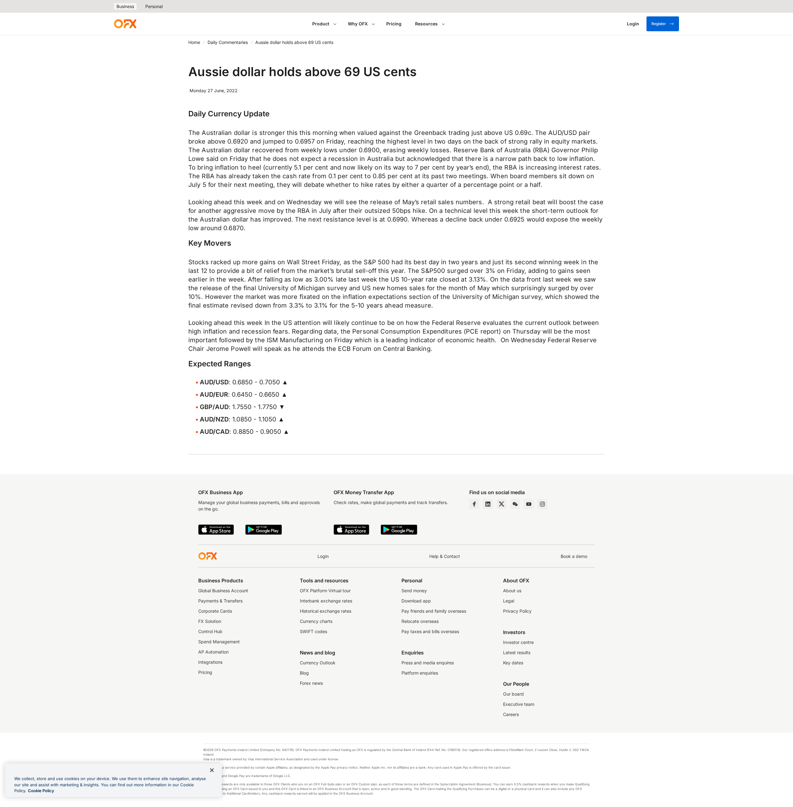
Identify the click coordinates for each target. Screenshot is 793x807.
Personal (154, 6)
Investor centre (518, 642)
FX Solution (209, 621)
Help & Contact (444, 556)
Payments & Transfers (220, 600)
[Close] (212, 770)
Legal (508, 600)
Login (323, 556)
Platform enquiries (419, 672)
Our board (513, 694)
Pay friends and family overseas (433, 611)
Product (320, 23)
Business (125, 6)
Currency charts (316, 621)
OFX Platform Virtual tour (325, 590)
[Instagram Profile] (542, 504)
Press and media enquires (427, 662)
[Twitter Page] (501, 504)
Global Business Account (223, 590)
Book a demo (574, 556)
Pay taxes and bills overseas (430, 631)
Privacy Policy (517, 611)
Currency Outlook (317, 662)
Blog (304, 672)
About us (512, 590)
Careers (511, 714)
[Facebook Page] (474, 504)
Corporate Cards (215, 611)
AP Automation (213, 651)
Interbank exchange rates (326, 600)
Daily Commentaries (228, 42)
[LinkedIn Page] (488, 504)
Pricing (393, 23)
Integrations (210, 662)
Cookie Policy (41, 790)
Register (658, 23)
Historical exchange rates (325, 611)
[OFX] (125, 23)
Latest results (516, 652)
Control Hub (210, 631)
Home (194, 42)
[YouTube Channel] (529, 504)
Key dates (513, 662)
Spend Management (219, 641)
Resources (426, 23)
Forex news (311, 683)
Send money (414, 590)
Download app (416, 600)
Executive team (518, 704)
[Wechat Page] (515, 504)
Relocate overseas (420, 621)
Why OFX (358, 23)
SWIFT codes (313, 631)
